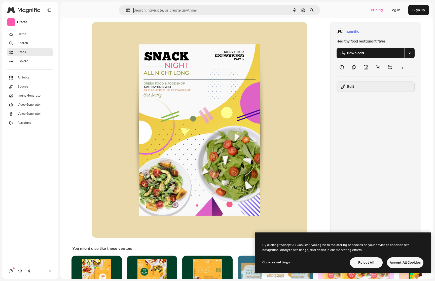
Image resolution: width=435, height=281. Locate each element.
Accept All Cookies (405, 262)
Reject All (366, 262)
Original (124, 31)
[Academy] (20, 271)
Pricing (377, 10)
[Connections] (11, 271)
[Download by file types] (410, 53)
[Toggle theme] (29, 271)
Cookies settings (276, 262)
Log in (395, 10)
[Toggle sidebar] (49, 10)
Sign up (418, 10)
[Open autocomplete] (126, 10)
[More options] (402, 67)
